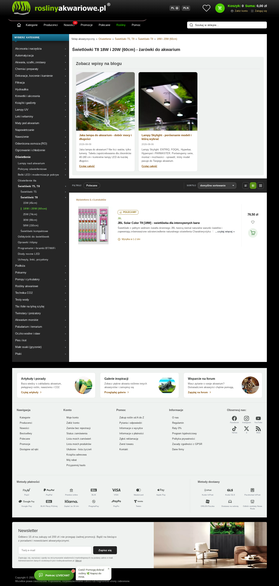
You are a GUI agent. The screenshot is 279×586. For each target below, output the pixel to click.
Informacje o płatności (131, 433)
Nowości (70, 24)
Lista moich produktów (78, 444)
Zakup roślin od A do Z (131, 417)
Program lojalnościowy (184, 433)
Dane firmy (178, 449)
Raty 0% (177, 428)
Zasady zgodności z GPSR (187, 444)
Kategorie (32, 25)
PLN (186, 8)
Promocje (87, 25)
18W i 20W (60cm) (167, 39)
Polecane (104, 25)
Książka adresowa (76, 454)
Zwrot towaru (126, 444)
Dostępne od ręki (29, 449)
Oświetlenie (105, 39)
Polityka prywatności (183, 438)
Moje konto (72, 417)
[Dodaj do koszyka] (253, 233)
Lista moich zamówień (78, 438)
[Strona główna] (19, 25)
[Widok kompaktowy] (245, 185)
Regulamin (178, 422)
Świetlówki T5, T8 (124, 39)
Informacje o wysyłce (131, 428)
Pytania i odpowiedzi (130, 422)
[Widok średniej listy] (253, 185)
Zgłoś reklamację (128, 438)
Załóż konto (72, 422)
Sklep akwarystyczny (83, 39)
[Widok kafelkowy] (260, 185)
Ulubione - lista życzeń (78, 449)
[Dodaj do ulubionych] (253, 222)
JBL (120, 218)
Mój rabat (71, 460)
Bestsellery (26, 433)
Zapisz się (105, 550)
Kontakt (123, 449)
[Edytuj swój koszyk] (220, 8)
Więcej (78, 560)
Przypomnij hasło (75, 465)
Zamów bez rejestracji (78, 428)
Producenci (51, 25)
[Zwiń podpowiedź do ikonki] (108, 568)
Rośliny (121, 25)
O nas (175, 417)
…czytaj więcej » (225, 231)
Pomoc (136, 25)
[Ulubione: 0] (206, 8)
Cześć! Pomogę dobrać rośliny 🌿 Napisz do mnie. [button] (91, 573)
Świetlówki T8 (145, 39)
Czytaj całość (87, 166)
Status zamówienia (76, 433)
